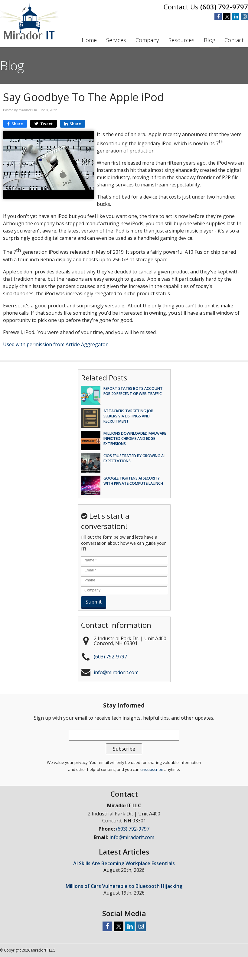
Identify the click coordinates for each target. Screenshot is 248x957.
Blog (209, 40)
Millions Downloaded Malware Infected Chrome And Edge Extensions (134, 438)
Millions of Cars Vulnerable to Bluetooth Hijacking (124, 886)
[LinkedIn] (235, 16)
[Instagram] (244, 16)
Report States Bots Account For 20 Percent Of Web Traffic (133, 391)
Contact (233, 40)
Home (89, 40)
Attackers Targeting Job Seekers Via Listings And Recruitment (128, 416)
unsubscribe (151, 769)
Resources (181, 40)
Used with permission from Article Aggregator (55, 344)
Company (147, 40)
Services (116, 40)
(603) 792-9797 (224, 6)
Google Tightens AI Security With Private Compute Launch (133, 481)
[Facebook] (218, 16)
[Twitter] (226, 16)
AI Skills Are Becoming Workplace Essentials (124, 863)
